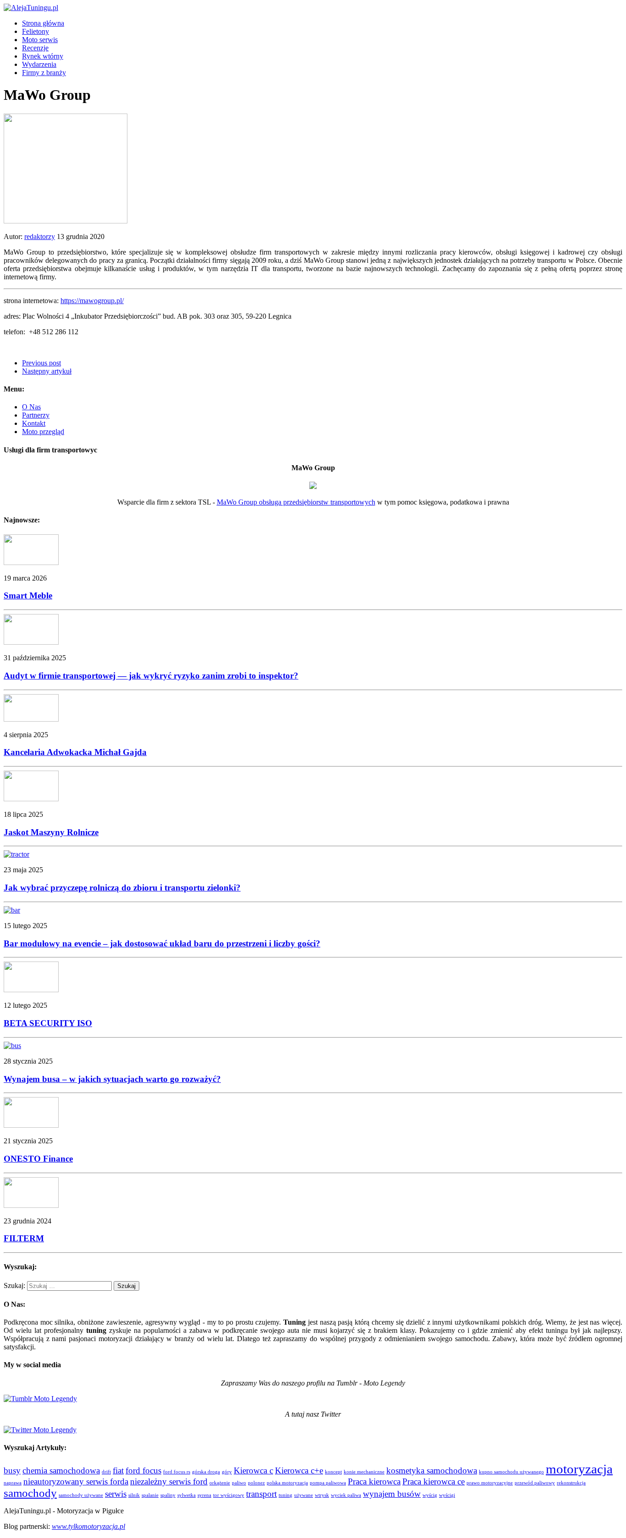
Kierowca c (253, 1470)
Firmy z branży (44, 72)
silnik (134, 1495)
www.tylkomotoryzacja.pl (88, 1526)
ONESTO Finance (38, 1158)
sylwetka (186, 1495)
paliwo (239, 1482)
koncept (333, 1471)
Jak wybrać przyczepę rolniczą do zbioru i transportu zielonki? (122, 887)
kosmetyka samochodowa (431, 1470)
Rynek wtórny (42, 56)
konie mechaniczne (364, 1471)
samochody (30, 1493)
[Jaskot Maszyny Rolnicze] (31, 799)
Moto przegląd (43, 431)
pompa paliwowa (328, 1482)
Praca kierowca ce (433, 1481)
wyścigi (447, 1495)
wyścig (430, 1495)
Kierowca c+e (299, 1470)
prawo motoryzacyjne (490, 1482)
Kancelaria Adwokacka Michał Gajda (75, 752)
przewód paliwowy (535, 1482)
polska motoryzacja (287, 1482)
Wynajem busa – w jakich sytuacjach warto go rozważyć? (112, 1079)
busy (12, 1470)
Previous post (41, 363)
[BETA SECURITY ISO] (31, 990)
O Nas (31, 407)
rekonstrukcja (571, 1482)
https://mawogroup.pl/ (92, 300)
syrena (204, 1495)
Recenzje (35, 48)
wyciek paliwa (346, 1495)
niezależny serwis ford (169, 1481)
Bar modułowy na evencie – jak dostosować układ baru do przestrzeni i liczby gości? (162, 943)
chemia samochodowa (61, 1470)
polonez (256, 1482)
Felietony (35, 31)
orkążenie (219, 1482)
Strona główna (43, 23)
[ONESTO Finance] (31, 1125)
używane (303, 1495)
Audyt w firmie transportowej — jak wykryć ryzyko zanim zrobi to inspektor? (151, 675)
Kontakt (33, 423)
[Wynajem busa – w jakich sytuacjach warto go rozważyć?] (12, 1045)
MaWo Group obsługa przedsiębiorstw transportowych (296, 502)
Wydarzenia (39, 64)
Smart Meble (28, 595)
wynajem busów (392, 1494)
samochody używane (81, 1495)
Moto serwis (40, 39)
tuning (285, 1495)
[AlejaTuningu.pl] (313, 8)
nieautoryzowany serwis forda (75, 1481)
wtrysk (322, 1495)
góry (227, 1471)
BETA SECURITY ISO (48, 1023)
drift (106, 1471)
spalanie (150, 1495)
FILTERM (24, 1238)
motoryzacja (579, 1469)
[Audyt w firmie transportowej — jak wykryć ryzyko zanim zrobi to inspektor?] (31, 642)
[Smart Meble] (31, 562)
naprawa (13, 1482)
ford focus (143, 1470)
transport (261, 1494)
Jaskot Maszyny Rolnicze (51, 832)
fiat (118, 1470)
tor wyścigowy (228, 1495)
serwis (115, 1494)
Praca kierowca (374, 1481)
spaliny (168, 1495)
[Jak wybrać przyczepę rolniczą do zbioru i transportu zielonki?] (16, 854)
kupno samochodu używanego (511, 1471)
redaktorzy (39, 236)
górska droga (206, 1471)
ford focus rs (176, 1471)
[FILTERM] (31, 1205)
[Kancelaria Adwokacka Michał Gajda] (31, 719)
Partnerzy (35, 415)
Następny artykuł (46, 371)
